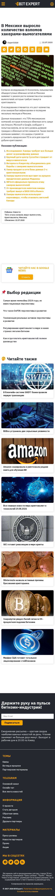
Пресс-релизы (10, 835)
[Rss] (22, 862)
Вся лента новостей (13, 791)
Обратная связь (10, 813)
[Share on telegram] (4, 49)
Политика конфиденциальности (38, 889)
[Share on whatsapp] (39, 49)
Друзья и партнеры (12, 821)
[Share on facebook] (18, 49)
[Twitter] (10, 862)
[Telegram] (5, 862)
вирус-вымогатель (32, 215)
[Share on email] (46, 49)
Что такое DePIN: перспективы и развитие (25, 310)
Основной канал (11, 784)
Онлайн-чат (8, 787)
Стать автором (10, 809)
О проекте (8, 806)
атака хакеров (16, 215)
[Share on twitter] (11, 49)
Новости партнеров (12, 839)
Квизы (6, 762)
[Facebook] (16, 862)
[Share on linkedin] (32, 49)
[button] (25, 277)
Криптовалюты (11, 217)
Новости (17, 212)
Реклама (7, 817)
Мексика (23, 217)
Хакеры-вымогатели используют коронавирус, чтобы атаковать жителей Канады (27, 197)
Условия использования (27, 891)
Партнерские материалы (15, 769)
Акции (6, 847)
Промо (6, 843)
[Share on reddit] (25, 49)
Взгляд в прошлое (12, 765)
